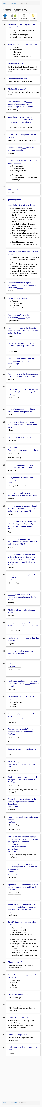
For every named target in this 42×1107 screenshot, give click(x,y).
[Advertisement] (21, 1078)
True (10, 397)
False (18, 397)
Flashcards (14, 3)
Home (5, 3)
